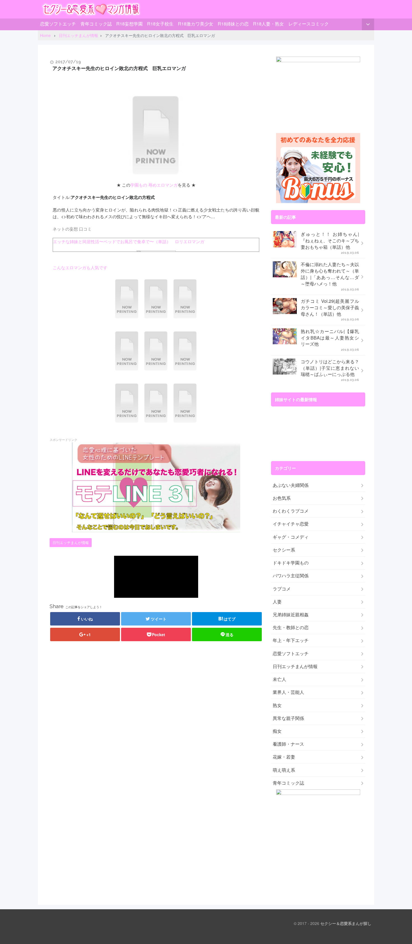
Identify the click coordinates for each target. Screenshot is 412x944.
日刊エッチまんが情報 (70, 542)
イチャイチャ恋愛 (291, 524)
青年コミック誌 (96, 23)
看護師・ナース (288, 744)
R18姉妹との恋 (233, 23)
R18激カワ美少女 (195, 23)
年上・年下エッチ (291, 640)
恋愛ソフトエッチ (58, 23)
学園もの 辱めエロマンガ (154, 185)
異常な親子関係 (288, 718)
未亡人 (279, 679)
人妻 (277, 602)
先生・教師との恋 (291, 627)
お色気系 (282, 498)
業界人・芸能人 (288, 692)
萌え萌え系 (284, 770)
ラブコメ (282, 589)
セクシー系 (284, 550)
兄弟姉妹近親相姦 (291, 614)
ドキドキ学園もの (291, 563)
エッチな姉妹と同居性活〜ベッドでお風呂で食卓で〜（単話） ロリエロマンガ (128, 241)
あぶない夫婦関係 (291, 485)
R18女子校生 (160, 23)
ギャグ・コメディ (291, 537)
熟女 (277, 705)
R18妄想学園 (129, 23)
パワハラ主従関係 (291, 576)
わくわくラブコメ (291, 511)
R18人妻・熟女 (268, 23)
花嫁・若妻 (284, 757)
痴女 (277, 731)
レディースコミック (308, 23)
